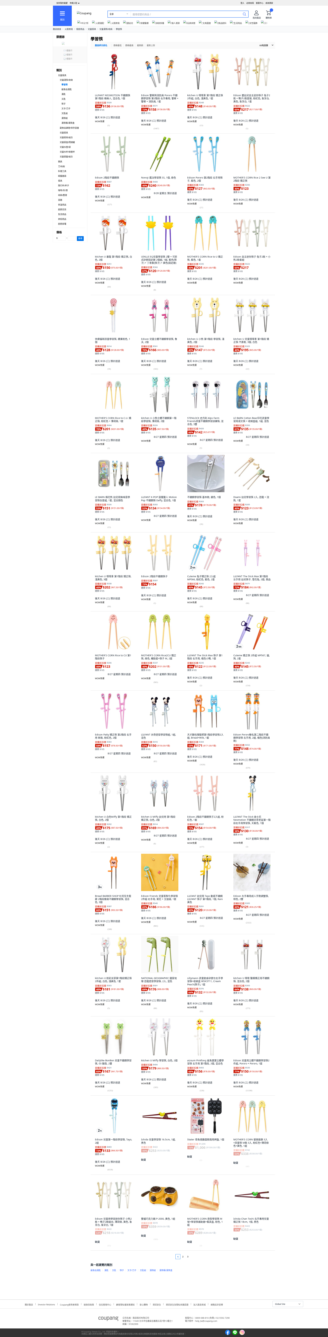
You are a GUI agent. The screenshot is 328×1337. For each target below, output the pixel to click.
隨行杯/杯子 (63, 185)
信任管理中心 (105, 1304)
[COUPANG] (108, 1319)
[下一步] (194, 1256)
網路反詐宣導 (217, 1304)
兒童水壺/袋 (65, 147)
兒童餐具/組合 (66, 137)
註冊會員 (250, 3)
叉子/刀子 (66, 108)
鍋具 (60, 161)
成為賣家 (269, 3)
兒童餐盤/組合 (66, 156)
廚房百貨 (62, 209)
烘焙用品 (62, 219)
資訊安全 (157, 1304)
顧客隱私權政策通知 (125, 1304)
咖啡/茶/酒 (63, 190)
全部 (112, 14)
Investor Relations (46, 1304)
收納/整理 (62, 195)
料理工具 (62, 171)
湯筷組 (65, 118)
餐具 (60, 180)
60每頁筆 (263, 45)
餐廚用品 (80, 29)
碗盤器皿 (62, 176)
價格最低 (117, 45)
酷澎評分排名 (101, 45)
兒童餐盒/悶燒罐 (67, 142)
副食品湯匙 (67, 89)
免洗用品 (62, 214)
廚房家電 (62, 223)
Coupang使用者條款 (69, 1304)
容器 (60, 200)
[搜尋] (244, 14)
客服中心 (259, 3)
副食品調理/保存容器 (69, 127)
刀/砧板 (61, 166)
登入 (242, 3)
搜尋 (80, 238)
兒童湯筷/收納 (105, 29)
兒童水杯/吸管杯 (67, 151)
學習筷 (119, 29)
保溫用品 (62, 204)
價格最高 (129, 45)
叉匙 (64, 99)
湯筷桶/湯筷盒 (68, 122)
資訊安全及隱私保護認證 (177, 1304)
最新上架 (151, 45)
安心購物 (144, 1304)
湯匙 (64, 94)
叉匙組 (65, 113)
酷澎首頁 (57, 29)
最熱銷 (140, 45)
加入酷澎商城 (199, 1304)
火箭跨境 (69, 29)
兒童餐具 (92, 29)
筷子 (64, 103)
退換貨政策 (89, 1304)
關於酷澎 (29, 1304)
